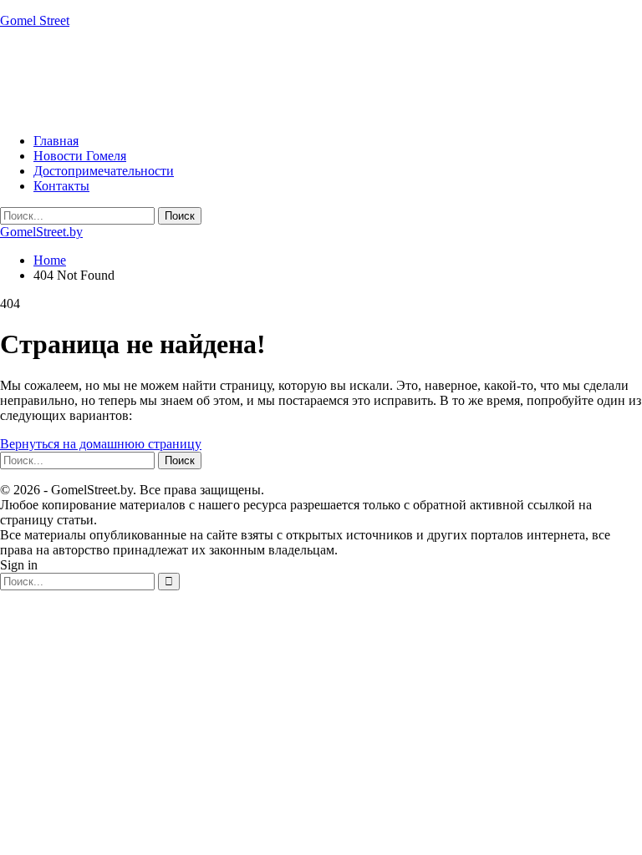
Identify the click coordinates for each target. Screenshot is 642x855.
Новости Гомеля (79, 156)
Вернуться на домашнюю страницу (100, 444)
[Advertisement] (304, 79)
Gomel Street (34, 20)
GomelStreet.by (41, 232)
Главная (56, 141)
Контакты (61, 186)
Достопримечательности (103, 171)
